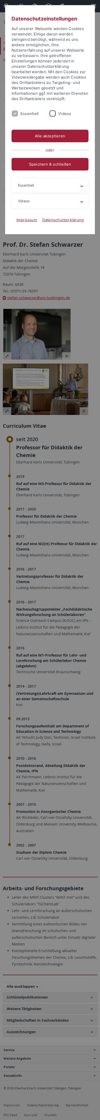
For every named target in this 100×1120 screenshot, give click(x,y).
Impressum (26, 219)
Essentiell (30, 113)
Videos (64, 113)
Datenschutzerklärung (63, 219)
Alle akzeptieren (50, 136)
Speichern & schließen (50, 164)
